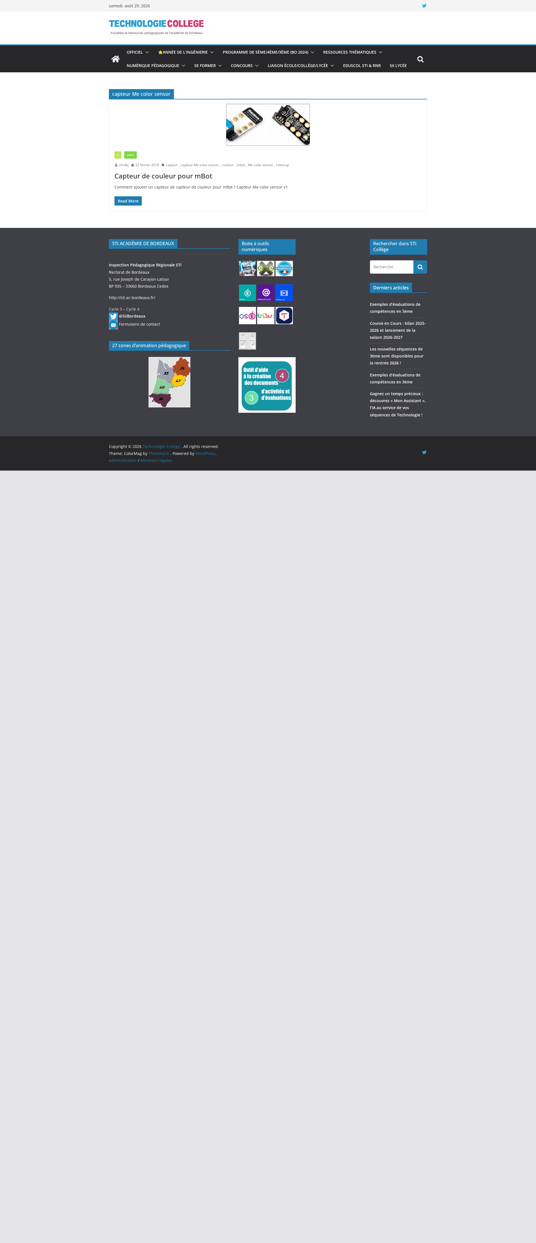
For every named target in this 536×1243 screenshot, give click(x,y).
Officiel (135, 52)
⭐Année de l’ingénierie (183, 52)
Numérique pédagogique (153, 65)
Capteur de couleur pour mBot (163, 175)
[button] (146, 52)
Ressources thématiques (349, 52)
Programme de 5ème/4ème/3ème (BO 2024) (265, 52)
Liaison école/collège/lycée (298, 65)
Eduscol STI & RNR (362, 65)
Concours (242, 65)
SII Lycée (398, 65)
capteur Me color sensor (200, 165)
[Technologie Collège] (115, 59)
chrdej (124, 165)
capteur (172, 165)
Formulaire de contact (139, 324)
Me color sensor (260, 165)
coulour (228, 165)
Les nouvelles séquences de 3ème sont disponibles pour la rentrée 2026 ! (396, 356)
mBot (130, 155)
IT (118, 155)
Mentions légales (156, 460)
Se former (205, 65)
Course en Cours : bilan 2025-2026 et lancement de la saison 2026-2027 (398, 330)
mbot (241, 165)
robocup (282, 165)
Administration (123, 460)
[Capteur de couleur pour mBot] (268, 125)
